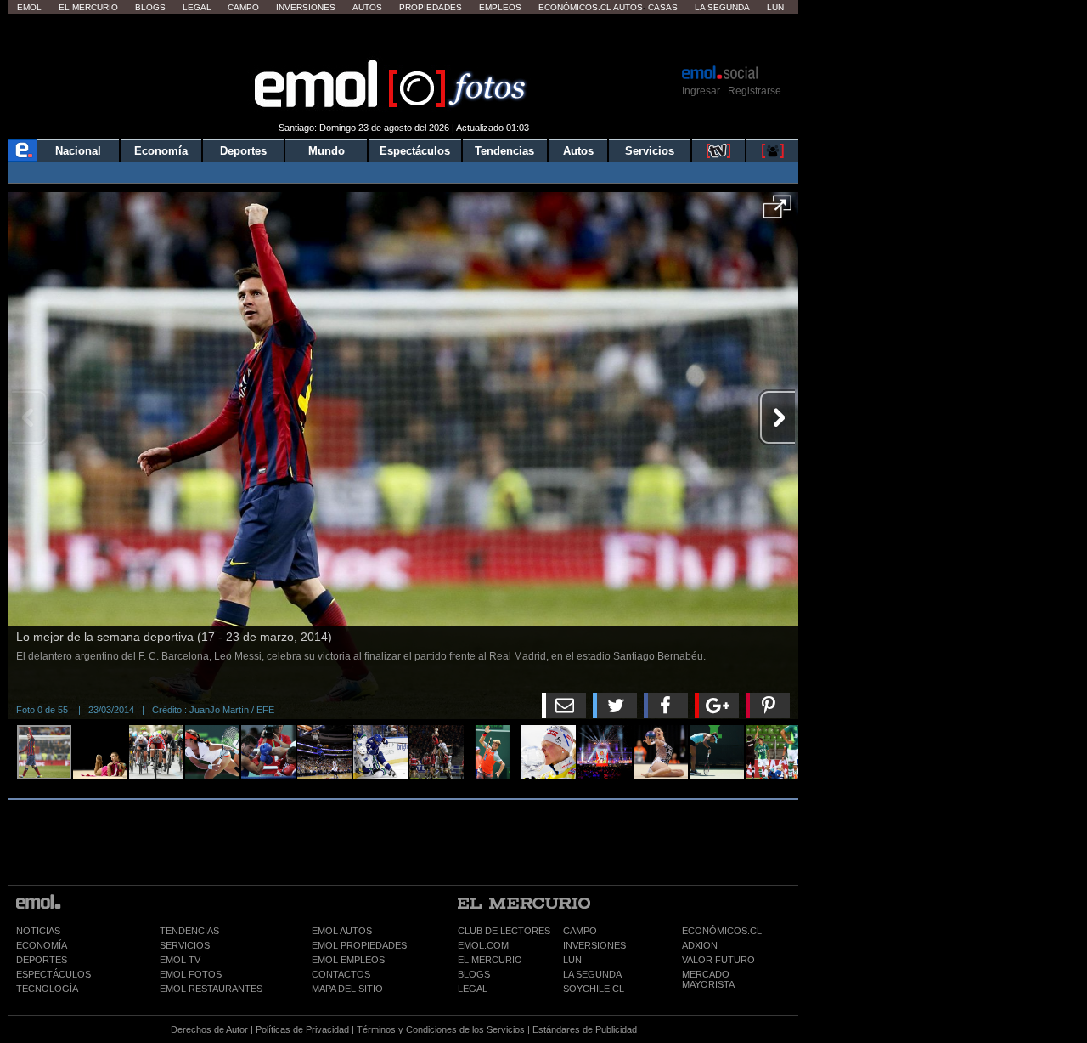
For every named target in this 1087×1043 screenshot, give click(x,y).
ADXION (700, 945)
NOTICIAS (38, 931)
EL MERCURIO (490, 960)
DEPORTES (41, 960)
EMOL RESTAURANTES (211, 988)
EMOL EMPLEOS (348, 960)
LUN (572, 960)
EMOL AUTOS (342, 931)
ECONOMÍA (41, 945)
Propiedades (430, 7)
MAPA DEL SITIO (347, 988)
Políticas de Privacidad (302, 1029)
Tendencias (504, 151)
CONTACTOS (341, 974)
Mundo (326, 151)
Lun (775, 7)
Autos (367, 7)
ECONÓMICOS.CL (722, 931)
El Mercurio (88, 7)
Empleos (500, 7)
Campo (243, 7)
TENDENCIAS (189, 931)
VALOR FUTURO (718, 960)
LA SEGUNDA (592, 974)
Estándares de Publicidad (584, 1029)
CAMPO (580, 931)
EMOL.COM (483, 945)
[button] (777, 212)
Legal (197, 7)
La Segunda (722, 7)
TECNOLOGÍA (47, 988)
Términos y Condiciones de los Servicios (441, 1029)
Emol (29, 7)
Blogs (150, 7)
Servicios (649, 151)
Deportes (243, 151)
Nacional (78, 151)
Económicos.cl (574, 7)
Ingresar (701, 91)
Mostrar (403, 38)
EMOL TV (180, 960)
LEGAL (472, 988)
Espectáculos (415, 151)
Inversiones (305, 7)
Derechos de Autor (209, 1029)
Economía (161, 151)
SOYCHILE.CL (593, 988)
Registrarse (754, 91)
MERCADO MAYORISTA (708, 979)
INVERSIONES (594, 945)
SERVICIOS (185, 945)
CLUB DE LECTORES (504, 931)
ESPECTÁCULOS (53, 974)
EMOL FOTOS (191, 974)
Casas (663, 7)
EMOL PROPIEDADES (359, 945)
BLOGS (474, 974)
